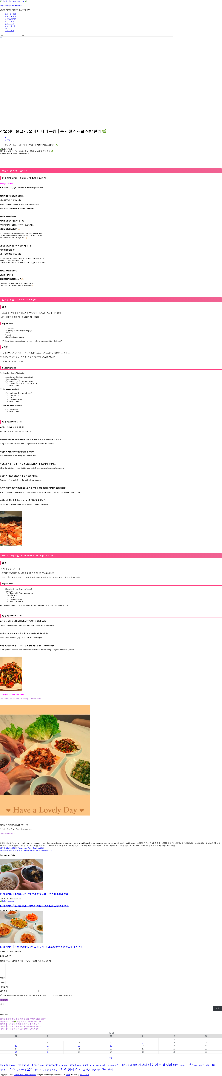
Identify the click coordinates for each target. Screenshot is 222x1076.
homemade (69, 843)
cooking (29, 843)
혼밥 (173, 846)
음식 (77, 846)
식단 (208, 1064)
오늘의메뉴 (53, 846)
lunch (76, 843)
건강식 (142, 1065)
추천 (138, 846)
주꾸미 (121, 846)
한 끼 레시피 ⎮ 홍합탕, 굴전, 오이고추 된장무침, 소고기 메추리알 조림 (34, 894)
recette (104, 843)
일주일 (49, 1070)
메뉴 (203, 843)
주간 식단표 (9, 21)
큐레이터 (152, 846)
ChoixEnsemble (23, 153)
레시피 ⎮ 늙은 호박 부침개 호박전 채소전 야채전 (19, 1024)
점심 (94, 846)
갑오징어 (158, 843)
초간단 (132, 846)
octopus (98, 843)
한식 (168, 846)
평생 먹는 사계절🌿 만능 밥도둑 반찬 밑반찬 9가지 (21, 1022)
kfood (72, 1064)
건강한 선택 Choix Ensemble (11, 5)
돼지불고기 (180, 843)
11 (47, 1046)
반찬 (214, 843)
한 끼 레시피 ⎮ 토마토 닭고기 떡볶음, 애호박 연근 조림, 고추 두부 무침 (34, 905)
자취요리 (83, 846)
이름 (2, 982)
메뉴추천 (182, 1065)
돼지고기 (171, 843)
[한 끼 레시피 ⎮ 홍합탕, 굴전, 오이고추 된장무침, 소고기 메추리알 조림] (21, 889)
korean (79, 1065)
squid (128, 843)
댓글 (2, 978)
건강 (135, 1065)
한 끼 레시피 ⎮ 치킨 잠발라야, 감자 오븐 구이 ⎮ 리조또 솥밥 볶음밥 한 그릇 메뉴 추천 (41, 947)
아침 (36, 846)
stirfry (133, 843)
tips (137, 843)
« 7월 (110, 1058)
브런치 (22, 846)
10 (16, 1046)
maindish (82, 843)
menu (93, 843)
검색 (2, 1004)
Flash (68, 1075)
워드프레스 (84, 1075)
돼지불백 (190, 843)
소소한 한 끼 (10, 26)
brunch (22, 843)
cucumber (36, 843)
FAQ (6, 29)
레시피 (197, 843)
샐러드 (201, 1065)
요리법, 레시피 (11, 19)
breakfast (15, 843)
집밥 (127, 846)
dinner (49, 843)
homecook (60, 843)
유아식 (71, 846)
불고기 (5, 846)
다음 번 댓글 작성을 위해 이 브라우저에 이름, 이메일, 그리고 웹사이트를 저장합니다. (37, 995)
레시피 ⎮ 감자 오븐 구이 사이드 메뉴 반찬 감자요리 (21, 1026)
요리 (66, 846)
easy (53, 843)
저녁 (90, 846)
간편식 (151, 843)
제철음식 (113, 846)
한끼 (159, 846)
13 (111, 1046)
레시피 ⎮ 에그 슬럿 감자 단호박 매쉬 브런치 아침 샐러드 (23, 1019)
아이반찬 (29, 846)
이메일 (3, 987)
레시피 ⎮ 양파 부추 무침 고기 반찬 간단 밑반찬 (19, 1029)
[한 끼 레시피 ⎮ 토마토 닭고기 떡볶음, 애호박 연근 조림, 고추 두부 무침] (7, 901)
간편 (145, 843)
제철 (99, 846)
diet (28, 1065)
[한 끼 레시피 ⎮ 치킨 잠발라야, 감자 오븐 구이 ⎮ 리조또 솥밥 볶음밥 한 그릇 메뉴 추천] (21, 942)
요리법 (7, 140)
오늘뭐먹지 (43, 846)
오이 (61, 846)
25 (48, 1052)
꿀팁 (165, 843)
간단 (141, 843)
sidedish (116, 843)
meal (88, 843)
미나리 (208, 843)
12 (79, 1046)
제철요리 (105, 846)
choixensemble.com (7, 833)
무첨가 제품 (9, 24)
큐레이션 (144, 846)
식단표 (215, 1065)
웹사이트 (3, 991)
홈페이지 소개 (10, 14)
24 (16, 1052)
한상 (164, 846)
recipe (110, 843)
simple (122, 843)
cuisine (43, 843)
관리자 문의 (9, 31)
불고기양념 (13, 846)
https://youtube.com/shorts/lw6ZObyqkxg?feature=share (20, 699)
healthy (42, 1065)
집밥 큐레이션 (10, 16)
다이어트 (154, 1065)
